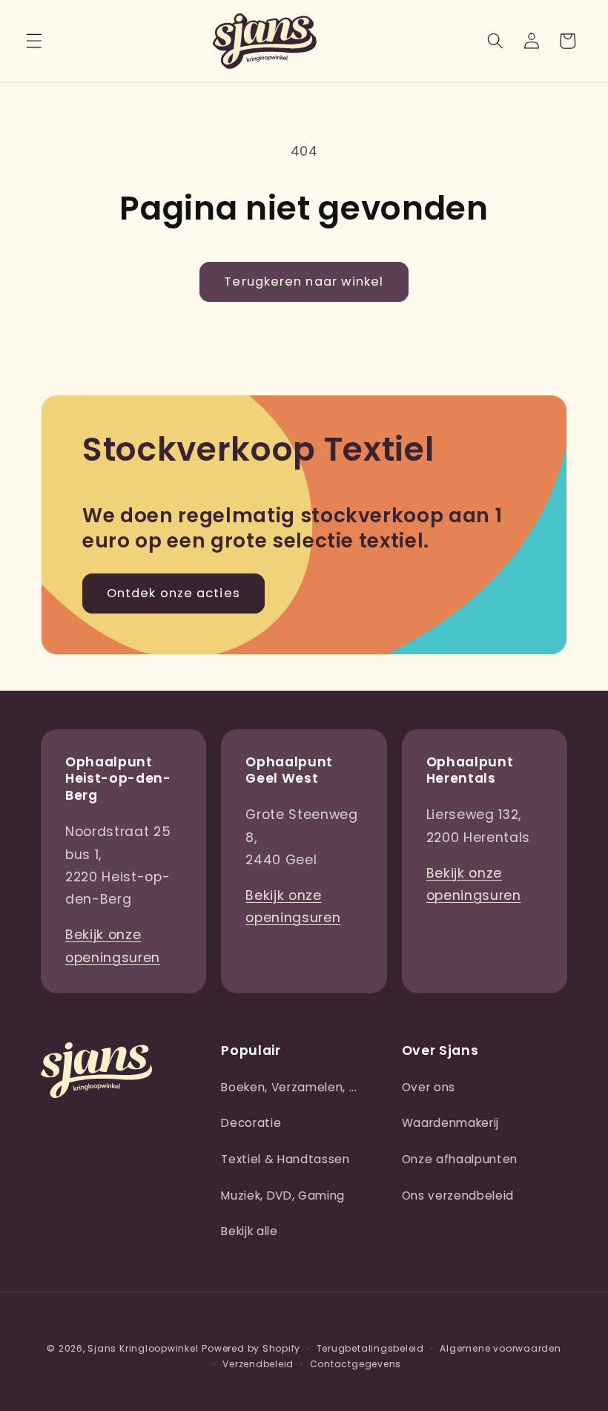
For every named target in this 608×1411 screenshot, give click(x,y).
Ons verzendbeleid (458, 1195)
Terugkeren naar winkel (303, 281)
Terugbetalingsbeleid (370, 1348)
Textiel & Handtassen (285, 1159)
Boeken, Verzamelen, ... (289, 1087)
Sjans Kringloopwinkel (142, 1348)
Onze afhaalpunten (460, 1159)
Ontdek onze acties (173, 593)
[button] (34, 41)
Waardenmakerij (450, 1123)
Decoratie (251, 1123)
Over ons (428, 1087)
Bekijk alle (249, 1231)
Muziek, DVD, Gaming (283, 1195)
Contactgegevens (356, 1364)
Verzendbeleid (258, 1364)
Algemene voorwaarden (500, 1348)
